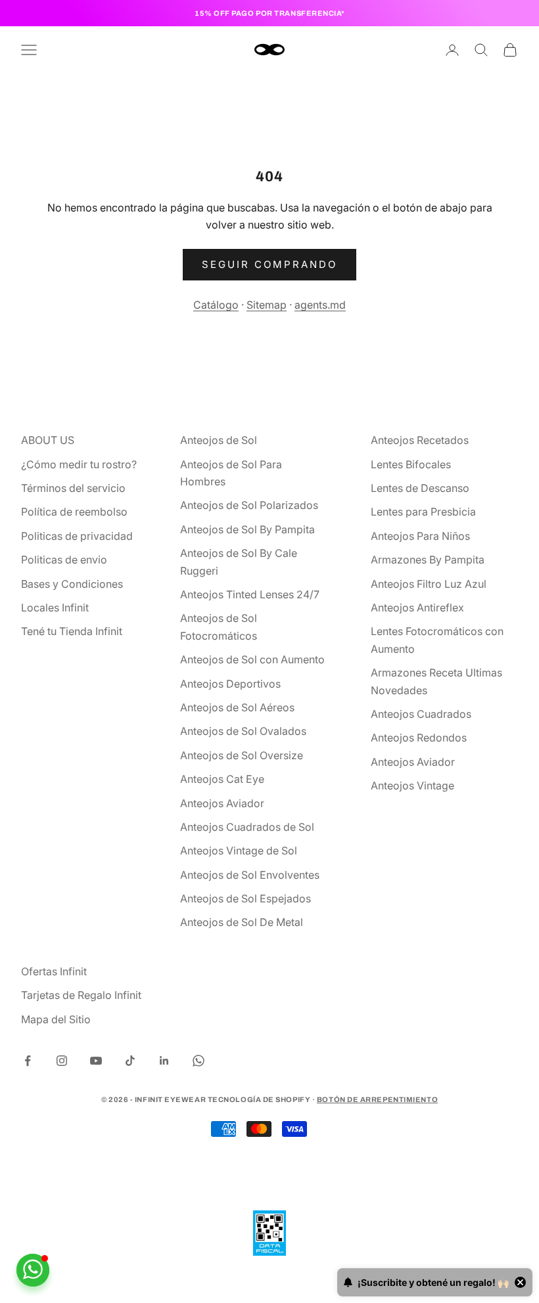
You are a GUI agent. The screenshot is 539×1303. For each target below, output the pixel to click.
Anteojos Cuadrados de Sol (247, 826)
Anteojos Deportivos (230, 683)
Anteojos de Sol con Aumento (252, 659)
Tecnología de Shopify (259, 1099)
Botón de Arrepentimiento (377, 1099)
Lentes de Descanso (420, 488)
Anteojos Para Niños (420, 535)
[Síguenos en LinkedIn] (164, 1060)
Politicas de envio (64, 559)
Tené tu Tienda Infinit (71, 631)
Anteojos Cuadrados (421, 713)
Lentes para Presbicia (423, 511)
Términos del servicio (73, 488)
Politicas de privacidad (77, 535)
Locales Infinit (55, 607)
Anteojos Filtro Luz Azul (428, 583)
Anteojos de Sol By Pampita (247, 529)
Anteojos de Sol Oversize (241, 755)
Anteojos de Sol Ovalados (243, 731)
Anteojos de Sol (218, 440)
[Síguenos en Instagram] (61, 1060)
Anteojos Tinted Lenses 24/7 (249, 594)
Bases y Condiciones (72, 583)
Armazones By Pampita (427, 559)
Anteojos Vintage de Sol (238, 850)
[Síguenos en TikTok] (130, 1060)
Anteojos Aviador (222, 803)
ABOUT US (47, 440)
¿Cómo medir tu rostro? (79, 464)
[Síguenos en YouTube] (96, 1060)
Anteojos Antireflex (417, 607)
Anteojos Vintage (412, 785)
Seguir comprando (269, 264)
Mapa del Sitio (56, 1019)
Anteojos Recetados (420, 440)
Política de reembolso (74, 511)
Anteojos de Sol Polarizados (249, 505)
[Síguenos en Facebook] (27, 1060)
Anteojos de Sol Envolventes (249, 874)
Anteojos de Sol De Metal (241, 922)
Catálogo (216, 304)
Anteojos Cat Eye (222, 778)
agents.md (320, 304)
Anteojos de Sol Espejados (245, 898)
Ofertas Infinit (54, 971)
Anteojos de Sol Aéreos (237, 707)
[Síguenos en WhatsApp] (198, 1060)
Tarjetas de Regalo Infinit (81, 995)
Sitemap (266, 304)
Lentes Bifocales (411, 464)
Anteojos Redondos (419, 737)
